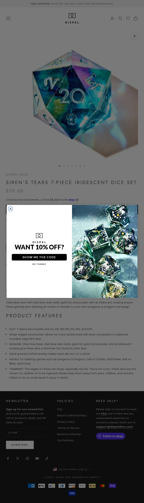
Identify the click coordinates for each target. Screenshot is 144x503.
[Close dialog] (10, 209)
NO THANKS (39, 264)
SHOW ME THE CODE (39, 257)
